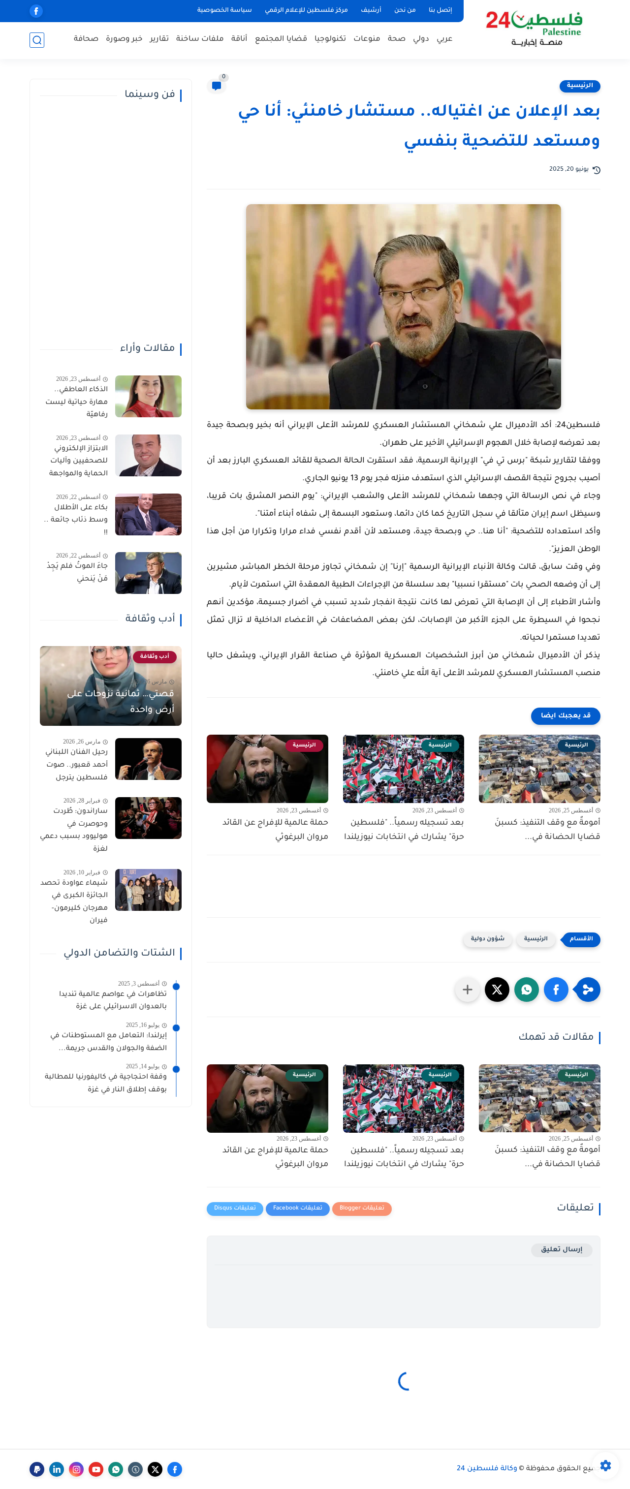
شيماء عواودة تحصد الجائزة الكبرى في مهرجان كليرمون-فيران (74, 903)
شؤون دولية (487, 939)
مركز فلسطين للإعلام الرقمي (306, 10)
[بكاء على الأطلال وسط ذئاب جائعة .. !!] (148, 514)
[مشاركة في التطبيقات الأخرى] (467, 989)
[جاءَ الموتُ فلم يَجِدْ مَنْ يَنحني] (148, 573)
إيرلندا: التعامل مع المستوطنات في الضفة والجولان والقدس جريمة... (108, 1042)
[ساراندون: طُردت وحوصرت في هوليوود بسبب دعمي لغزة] (148, 818)
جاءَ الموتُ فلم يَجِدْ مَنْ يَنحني (77, 573)
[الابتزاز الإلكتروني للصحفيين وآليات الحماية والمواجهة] (148, 455)
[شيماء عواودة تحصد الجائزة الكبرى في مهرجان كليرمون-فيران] (148, 890)
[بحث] (37, 40)
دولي (421, 39)
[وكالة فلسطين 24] (533, 28)
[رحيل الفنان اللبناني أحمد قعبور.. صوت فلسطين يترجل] (148, 759)
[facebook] (36, 11)
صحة (397, 39)
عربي (445, 39)
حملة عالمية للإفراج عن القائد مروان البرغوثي (275, 830)
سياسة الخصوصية (224, 10)
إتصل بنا (440, 10)
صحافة (86, 39)
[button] (556, 989)
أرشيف (371, 10)
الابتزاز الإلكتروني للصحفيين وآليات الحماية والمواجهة (78, 461)
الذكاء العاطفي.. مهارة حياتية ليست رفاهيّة (76, 402)
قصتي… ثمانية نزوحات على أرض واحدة (120, 702)
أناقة (239, 39)
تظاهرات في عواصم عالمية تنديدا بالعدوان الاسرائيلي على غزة (113, 1001)
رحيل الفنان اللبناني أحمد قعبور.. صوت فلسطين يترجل (76, 765)
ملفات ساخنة (200, 39)
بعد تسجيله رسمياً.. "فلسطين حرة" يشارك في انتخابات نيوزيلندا (404, 830)
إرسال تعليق (562, 1250)
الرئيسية (580, 86)
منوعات (366, 39)
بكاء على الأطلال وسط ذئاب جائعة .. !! (76, 520)
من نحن (405, 10)
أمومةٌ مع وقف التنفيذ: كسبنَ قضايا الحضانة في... (547, 830)
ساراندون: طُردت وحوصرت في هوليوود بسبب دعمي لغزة (74, 831)
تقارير (159, 39)
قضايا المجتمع (281, 39)
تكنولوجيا (330, 39)
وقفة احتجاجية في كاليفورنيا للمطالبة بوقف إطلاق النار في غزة (106, 1084)
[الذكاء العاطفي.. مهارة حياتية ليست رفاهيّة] (148, 396)
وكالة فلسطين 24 (487, 1469)
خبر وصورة (124, 39)
